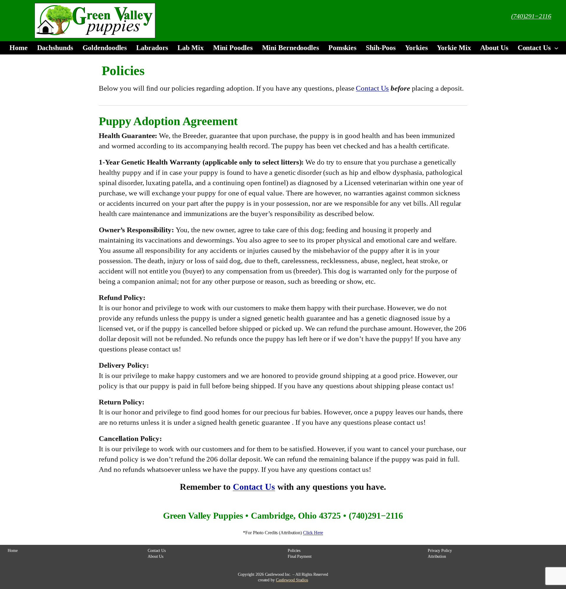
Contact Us (372, 88)
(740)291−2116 (531, 16)
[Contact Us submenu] (556, 48)
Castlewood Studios (292, 580)
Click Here (313, 532)
